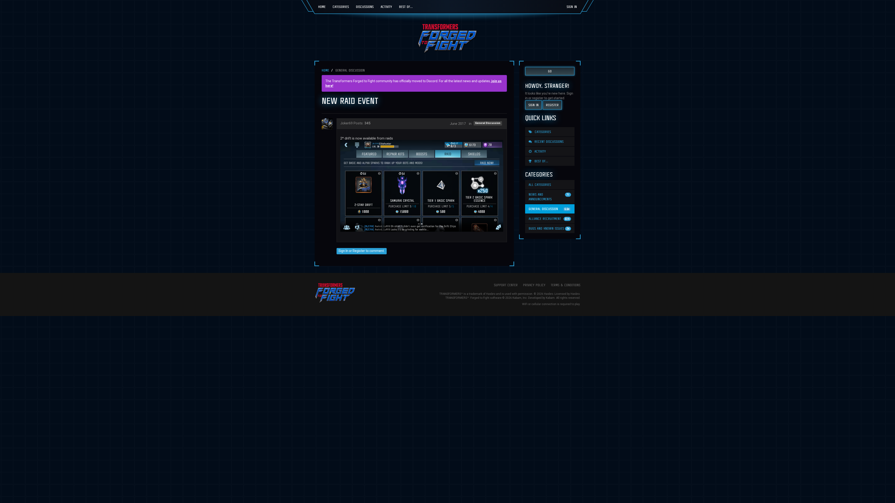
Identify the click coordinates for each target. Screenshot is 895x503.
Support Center (506, 284)
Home (322, 6)
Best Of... (406, 6)
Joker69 (346, 123)
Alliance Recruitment (549, 218)
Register (359, 251)
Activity (386, 6)
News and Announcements (549, 196)
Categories (341, 6)
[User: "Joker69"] (329, 123)
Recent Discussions (548, 141)
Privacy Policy (534, 284)
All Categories (540, 184)
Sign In (572, 6)
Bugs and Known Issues (549, 228)
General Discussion (487, 123)
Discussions (365, 6)
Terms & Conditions (565, 284)
